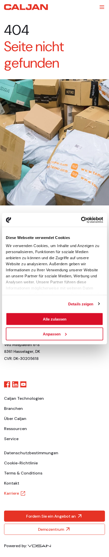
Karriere (11, 493)
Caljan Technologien (24, 398)
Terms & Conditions (23, 473)
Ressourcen (15, 428)
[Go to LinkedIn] (15, 384)
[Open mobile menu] (102, 7)
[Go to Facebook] (7, 384)
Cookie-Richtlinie (21, 463)
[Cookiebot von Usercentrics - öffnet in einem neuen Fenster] (81, 220)
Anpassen (52, 334)
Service (11, 438)
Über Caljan (15, 418)
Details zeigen (80, 304)
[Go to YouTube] (23, 384)
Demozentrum (51, 529)
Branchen (13, 408)
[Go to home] (26, 7)
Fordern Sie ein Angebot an (51, 516)
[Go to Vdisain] (39, 546)
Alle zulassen (54, 319)
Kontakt (11, 483)
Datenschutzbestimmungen (31, 453)
